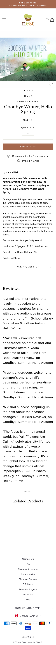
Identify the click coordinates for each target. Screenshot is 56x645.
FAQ (28, 564)
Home (27, 96)
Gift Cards (28, 584)
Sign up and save (27, 608)
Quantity (28, 127)
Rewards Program (28, 589)
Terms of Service (28, 579)
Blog (28, 599)
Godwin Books (28, 102)
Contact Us (28, 559)
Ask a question (28, 267)
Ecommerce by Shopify (32, 642)
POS (15, 642)
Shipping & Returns (28, 569)
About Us (28, 594)
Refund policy (28, 574)
